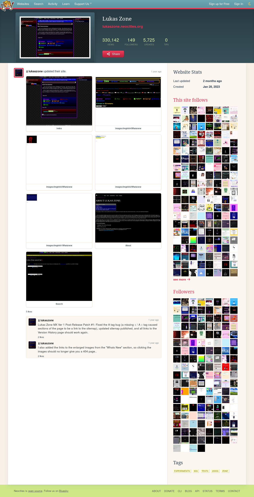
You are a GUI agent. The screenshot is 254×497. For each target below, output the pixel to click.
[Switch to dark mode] (249, 4)
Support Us (81, 4)
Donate (169, 491)
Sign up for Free (219, 4)
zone (225, 470)
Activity (53, 4)
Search (38, 4)
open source (35, 491)
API (197, 491)
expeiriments (182, 470)
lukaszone (36, 71)
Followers (183, 291)
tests (205, 470)
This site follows (190, 100)
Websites (23, 4)
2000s (215, 470)
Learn (66, 4)
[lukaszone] (19, 73)
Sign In (238, 4)
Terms (220, 491)
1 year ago (156, 71)
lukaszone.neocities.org (122, 26)
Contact (234, 491)
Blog (188, 491)
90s (196, 470)
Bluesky (63, 491)
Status (208, 491)
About (156, 491)
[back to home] (7, 5)
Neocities (19, 491)
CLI (180, 491)
